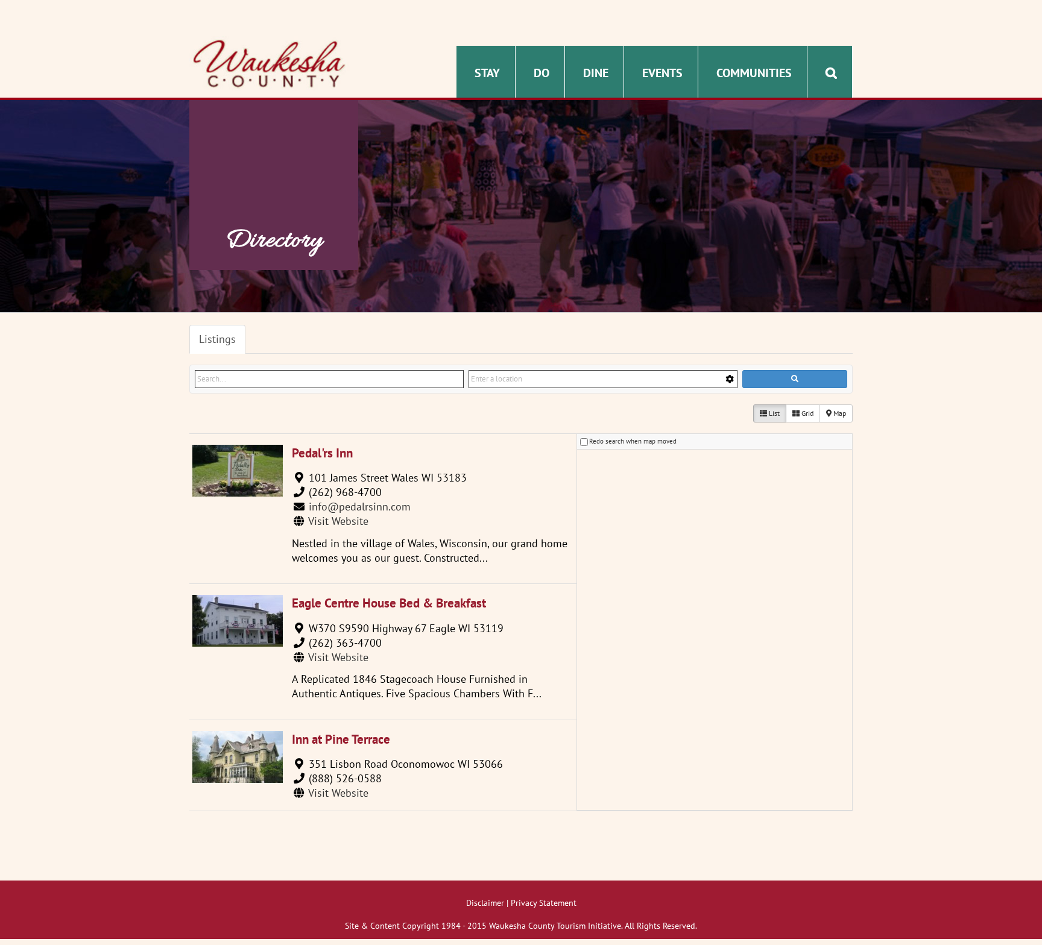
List (773, 413)
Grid (806, 413)
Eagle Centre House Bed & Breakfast (389, 603)
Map (839, 413)
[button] (831, 72)
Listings (217, 339)
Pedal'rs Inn (322, 453)
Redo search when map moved (633, 441)
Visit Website (338, 521)
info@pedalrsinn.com (360, 506)
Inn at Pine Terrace (341, 739)
